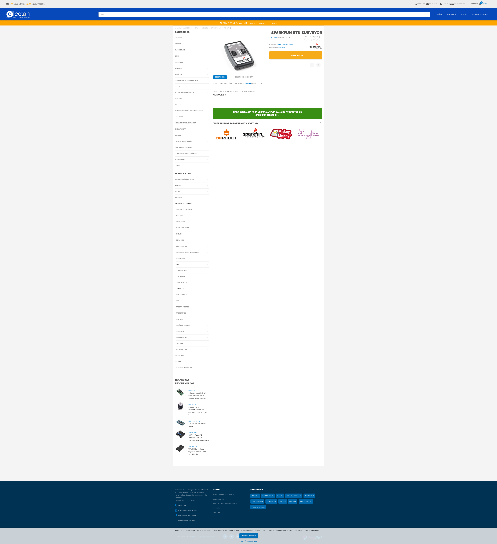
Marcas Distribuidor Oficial (223, 495)
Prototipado (181, 313)
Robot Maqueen (257, 501)
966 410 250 (182, 506)
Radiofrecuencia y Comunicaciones (189, 111)
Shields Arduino (306, 501)
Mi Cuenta (216, 508)
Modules (180, 289)
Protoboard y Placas (183, 147)
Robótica (178, 74)
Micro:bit (178, 38)
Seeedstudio (180, 355)
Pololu (177, 191)
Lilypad (177, 86)
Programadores (182, 307)
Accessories (182, 270)
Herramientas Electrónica (185, 123)
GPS (177, 264)
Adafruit (178, 185)
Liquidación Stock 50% (183, 368)
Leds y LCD (179, 117)
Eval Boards (182, 283)
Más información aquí (248, 541)
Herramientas (181, 337)
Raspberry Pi (180, 50)
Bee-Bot (280, 495)
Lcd (177, 301)
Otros (177, 165)
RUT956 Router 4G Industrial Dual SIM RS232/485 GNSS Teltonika (198, 437)
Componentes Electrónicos (186, 153)
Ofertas (464, 14)
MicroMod (179, 62)
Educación (180, 258)
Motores (178, 99)
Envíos (439, 14)
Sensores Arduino (258, 507)
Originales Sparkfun (184, 210)
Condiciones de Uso (220, 499)
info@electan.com (189, 511)
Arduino (178, 44)
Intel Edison (181, 222)
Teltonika (178, 362)
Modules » (219, 94)
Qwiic (177, 56)
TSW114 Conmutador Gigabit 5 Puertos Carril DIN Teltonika (197, 451)
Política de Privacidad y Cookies (225, 503)
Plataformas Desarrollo (184, 92)
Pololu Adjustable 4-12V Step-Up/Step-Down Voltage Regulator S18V (197, 395)
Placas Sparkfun (182, 228)
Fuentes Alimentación (183, 141)
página (248, 83)
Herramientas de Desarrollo (187, 252)
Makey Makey (309, 495)
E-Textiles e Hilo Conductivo (186, 80)
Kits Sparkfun (181, 295)
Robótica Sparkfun (183, 325)
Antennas (181, 276)
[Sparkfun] (315, 49)
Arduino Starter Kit (294, 495)
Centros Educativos (480, 14)
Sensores (178, 68)
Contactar (433, 4)
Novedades (451, 14)
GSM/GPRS (180, 240)
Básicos (178, 105)
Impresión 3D (180, 159)
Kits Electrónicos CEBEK (184, 179)
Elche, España (191, 515)
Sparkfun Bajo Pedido (183, 203)
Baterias (178, 135)
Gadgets (179, 343)
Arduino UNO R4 (267, 495)
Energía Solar (180, 129)
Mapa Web (216, 512)
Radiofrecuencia (182, 349)
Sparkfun (178, 197)
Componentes (181, 246)
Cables (179, 234)
